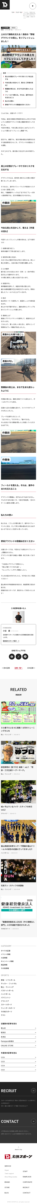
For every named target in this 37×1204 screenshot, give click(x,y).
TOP (13, 12)
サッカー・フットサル (9, 983)
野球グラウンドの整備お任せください (16, 105)
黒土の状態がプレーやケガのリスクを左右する (18, 77)
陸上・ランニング (7, 987)
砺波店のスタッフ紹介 (10, 641)
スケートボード (6, 1004)
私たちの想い (8, 101)
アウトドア (5, 1001)
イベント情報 (5, 954)
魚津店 (3, 1037)
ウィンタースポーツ (8, 1008)
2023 (3, 1070)
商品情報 (4, 965)
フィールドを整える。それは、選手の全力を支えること (18, 96)
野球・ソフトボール (8, 980)
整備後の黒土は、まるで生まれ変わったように (18, 90)
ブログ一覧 (19, 12)
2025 (3, 1061)
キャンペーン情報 (7, 961)
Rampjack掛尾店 (7, 1041)
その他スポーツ (6, 1011)
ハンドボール (5, 994)
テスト (3, 1015)
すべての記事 (5, 951)
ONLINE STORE (7, 1045)
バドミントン (5, 997)
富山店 (3, 1028)
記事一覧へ (18, 668)
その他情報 (5, 968)
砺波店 (3, 1032)
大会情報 (4, 958)
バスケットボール (7, 990)
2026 (3, 1057)
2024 (3, 1066)
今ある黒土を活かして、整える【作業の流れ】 (18, 84)
